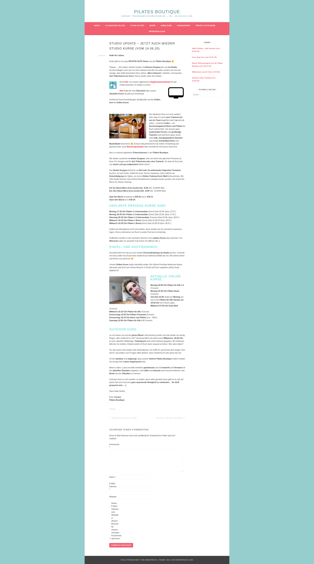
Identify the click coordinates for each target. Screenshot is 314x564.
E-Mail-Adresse (113, 486)
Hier (121, 91)
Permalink (112, 409)
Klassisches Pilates (115, 26)
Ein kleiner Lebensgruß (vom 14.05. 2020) (124, 418)
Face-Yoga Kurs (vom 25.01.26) (204, 57)
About (97, 26)
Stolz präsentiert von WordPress (138, 560)
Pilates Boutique (157, 11)
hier (126, 82)
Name (112, 477)
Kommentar (113, 445)
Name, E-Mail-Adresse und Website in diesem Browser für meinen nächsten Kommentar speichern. (115, 521)
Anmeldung (166, 26)
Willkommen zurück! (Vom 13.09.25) (206, 72)
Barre (152, 26)
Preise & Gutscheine (205, 26)
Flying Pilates (137, 26)
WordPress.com (184, 560)
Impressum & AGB (157, 31)
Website (112, 497)
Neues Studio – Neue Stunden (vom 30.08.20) (169, 418)
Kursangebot (183, 26)
